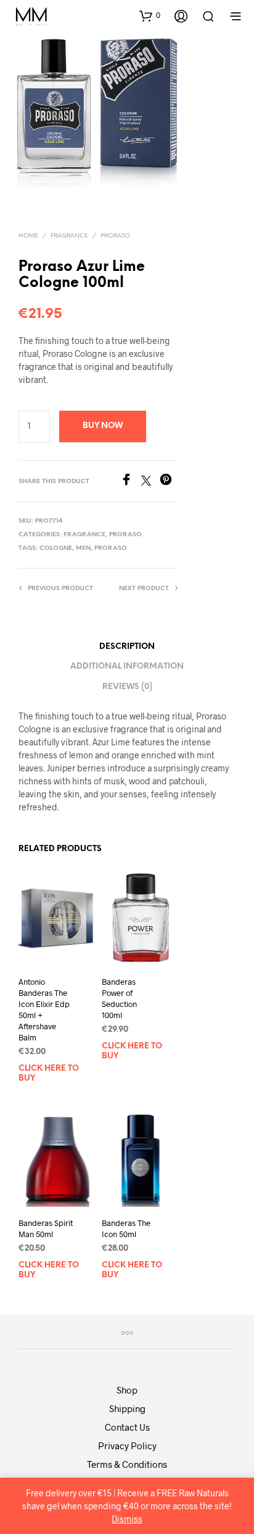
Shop (127, 1389)
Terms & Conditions (127, 1464)
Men (83, 548)
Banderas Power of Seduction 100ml (119, 999)
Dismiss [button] (127, 1519)
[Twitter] (150, 481)
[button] (149, 15)
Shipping (127, 1408)
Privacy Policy (127, 1445)
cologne (55, 548)
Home (28, 236)
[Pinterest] (169, 481)
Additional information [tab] (127, 666)
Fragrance (69, 236)
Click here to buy (48, 1074)
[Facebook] (130, 481)
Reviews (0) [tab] (127, 687)
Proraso (115, 236)
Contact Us (127, 1427)
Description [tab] (127, 647)
